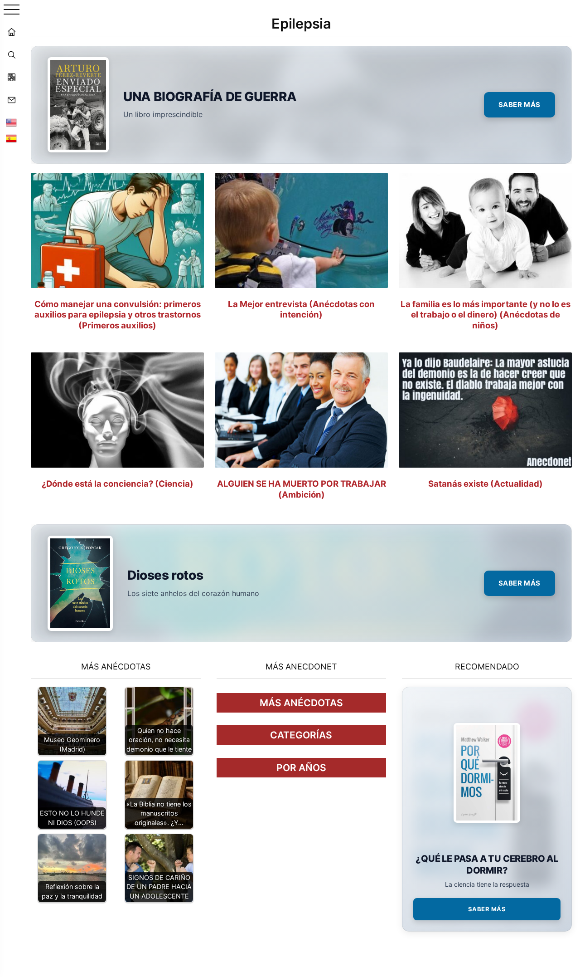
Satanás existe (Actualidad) (485, 483)
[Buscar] (11, 54)
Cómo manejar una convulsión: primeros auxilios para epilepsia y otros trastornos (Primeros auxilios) (117, 314)
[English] (11, 122)
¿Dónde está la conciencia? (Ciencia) (117, 483)
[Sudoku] (11, 77)
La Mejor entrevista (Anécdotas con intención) (301, 309)
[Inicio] (11, 32)
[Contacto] (11, 100)
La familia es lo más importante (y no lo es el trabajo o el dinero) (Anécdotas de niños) (485, 314)
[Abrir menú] (11, 10)
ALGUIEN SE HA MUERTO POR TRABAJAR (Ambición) (301, 489)
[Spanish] (11, 138)
